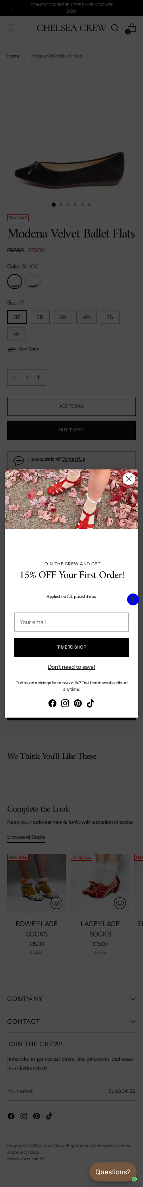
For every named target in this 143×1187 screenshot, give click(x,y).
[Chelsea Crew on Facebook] (52, 704)
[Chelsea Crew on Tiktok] (90, 704)
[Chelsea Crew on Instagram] (65, 704)
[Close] (129, 479)
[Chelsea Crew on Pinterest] (78, 704)
